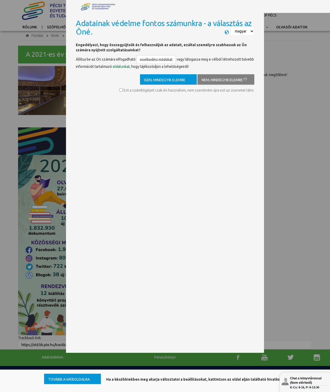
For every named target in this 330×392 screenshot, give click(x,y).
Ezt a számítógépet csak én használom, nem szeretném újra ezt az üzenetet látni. (188, 90)
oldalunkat (121, 66)
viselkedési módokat (156, 60)
